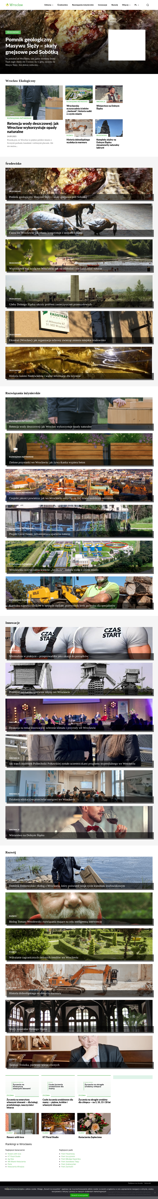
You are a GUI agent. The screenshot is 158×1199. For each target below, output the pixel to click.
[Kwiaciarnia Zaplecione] (94, 1123)
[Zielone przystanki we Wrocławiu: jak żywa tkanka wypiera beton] (79, 449)
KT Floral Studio (51, 1137)
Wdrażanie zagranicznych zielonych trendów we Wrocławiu (43, 957)
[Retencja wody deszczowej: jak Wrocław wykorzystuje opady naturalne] (34, 102)
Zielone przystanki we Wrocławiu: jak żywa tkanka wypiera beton (47, 462)
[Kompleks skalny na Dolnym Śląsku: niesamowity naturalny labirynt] (109, 128)
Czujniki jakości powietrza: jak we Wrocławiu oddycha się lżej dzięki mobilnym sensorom (61, 498)
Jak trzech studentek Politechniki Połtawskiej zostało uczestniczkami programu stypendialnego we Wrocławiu (72, 763)
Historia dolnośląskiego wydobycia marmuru (35, 993)
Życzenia (10, 1095)
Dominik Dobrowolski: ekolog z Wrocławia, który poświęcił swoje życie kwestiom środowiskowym (67, 885)
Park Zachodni (67, 1167)
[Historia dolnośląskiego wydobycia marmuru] (79, 128)
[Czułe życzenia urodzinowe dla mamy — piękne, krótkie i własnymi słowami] (58, 1086)
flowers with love (15, 1137)
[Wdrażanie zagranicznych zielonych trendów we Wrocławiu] (79, 944)
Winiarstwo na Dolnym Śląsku (26, 835)
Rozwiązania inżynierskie (19, 118)
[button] (148, 5)
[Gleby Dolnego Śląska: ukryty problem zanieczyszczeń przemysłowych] (79, 291)
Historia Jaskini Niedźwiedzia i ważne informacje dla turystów (45, 376)
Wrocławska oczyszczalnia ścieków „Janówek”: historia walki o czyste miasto (54, 569)
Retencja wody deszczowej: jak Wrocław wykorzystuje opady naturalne (33, 128)
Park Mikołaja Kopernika (71, 1159)
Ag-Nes (11, 1159)
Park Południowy (68, 1154)
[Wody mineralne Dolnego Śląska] (79, 1016)
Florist (10, 1133)
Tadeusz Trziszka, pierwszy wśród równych (34, 1064)
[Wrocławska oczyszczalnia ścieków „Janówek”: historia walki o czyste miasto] (79, 94)
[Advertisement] (126, 45)
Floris (10, 1164)
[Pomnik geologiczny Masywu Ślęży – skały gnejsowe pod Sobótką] (79, 184)
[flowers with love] (22, 1123)
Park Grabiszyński (68, 1164)
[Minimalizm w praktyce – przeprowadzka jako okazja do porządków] (79, 643)
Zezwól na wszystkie (79, 1195)
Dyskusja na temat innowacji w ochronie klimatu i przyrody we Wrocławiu (52, 727)
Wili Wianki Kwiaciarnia (17, 1161)
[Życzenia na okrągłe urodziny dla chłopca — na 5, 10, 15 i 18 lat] (94, 1086)
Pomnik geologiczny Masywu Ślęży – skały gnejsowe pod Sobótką (31, 46)
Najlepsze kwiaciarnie (15, 1150)
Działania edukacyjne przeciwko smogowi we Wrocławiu (42, 799)
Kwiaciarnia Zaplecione (90, 1137)
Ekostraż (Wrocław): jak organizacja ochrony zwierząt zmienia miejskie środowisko (57, 340)
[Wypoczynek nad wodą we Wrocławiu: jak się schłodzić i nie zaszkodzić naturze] (79, 255)
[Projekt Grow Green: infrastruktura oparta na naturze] (79, 521)
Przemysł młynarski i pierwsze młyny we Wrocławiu (39, 692)
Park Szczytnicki (68, 1156)
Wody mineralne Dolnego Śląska (28, 1029)
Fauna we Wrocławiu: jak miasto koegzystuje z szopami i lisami (45, 232)
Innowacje (100, 101)
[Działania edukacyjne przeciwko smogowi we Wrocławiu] (79, 786)
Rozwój (70, 135)
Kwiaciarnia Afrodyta (16, 1167)
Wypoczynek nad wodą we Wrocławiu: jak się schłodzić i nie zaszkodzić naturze (55, 268)
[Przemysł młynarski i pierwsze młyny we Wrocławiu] (79, 679)
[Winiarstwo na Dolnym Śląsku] (109, 94)
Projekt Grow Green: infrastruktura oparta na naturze (39, 534)
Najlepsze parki (66, 1150)
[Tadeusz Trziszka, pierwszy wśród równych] (79, 1052)
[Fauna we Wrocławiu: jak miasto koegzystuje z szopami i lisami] (79, 220)
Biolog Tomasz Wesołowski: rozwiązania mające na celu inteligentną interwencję (55, 921)
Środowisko (13, 32)
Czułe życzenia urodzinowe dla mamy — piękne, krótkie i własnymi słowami (58, 1102)
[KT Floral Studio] (58, 1123)
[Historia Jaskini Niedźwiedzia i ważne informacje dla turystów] (79, 363)
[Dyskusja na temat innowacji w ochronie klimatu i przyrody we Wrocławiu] (79, 715)
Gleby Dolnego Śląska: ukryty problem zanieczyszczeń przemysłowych (50, 304)
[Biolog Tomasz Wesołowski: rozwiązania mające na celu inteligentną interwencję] (79, 908)
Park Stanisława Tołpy (70, 1161)
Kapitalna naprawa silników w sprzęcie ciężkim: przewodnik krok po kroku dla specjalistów (62, 605)
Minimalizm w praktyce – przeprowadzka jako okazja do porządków (48, 656)
